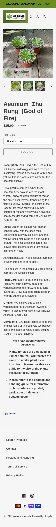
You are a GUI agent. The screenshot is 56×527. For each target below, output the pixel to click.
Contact (11, 448)
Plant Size (9, 135)
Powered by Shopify (42, 516)
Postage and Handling (20, 457)
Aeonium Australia (21, 516)
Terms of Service (16, 466)
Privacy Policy (15, 475)
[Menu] (50, 16)
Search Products (16, 439)
